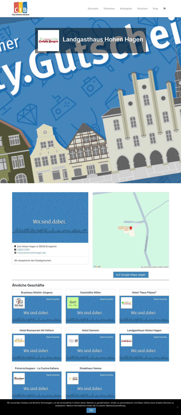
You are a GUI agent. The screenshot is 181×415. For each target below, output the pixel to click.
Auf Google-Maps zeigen (131, 274)
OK (91, 410)
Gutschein (142, 8)
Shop (155, 8)
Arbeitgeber (126, 8)
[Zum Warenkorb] (164, 8)
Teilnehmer (109, 8)
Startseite (93, 8)
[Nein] (177, 407)
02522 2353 (23, 249)
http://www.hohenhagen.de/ (31, 252)
